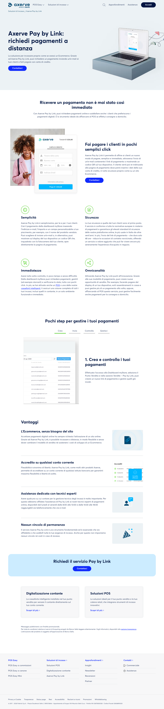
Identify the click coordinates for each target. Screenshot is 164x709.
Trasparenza (28, 699)
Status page (41, 699)
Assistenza (132, 5)
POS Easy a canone (17, 671)
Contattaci (17, 68)
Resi (50, 699)
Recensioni (90, 676)
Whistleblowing (100, 699)
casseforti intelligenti (30, 288)
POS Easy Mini (15, 676)
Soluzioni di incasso (56, 660)
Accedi (148, 5)
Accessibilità (59, 699)
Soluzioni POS (53, 666)
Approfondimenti (117, 5)
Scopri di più (32, 610)
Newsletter (90, 671)
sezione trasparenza (128, 629)
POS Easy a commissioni (19, 666)
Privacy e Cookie (14, 699)
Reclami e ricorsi (74, 699)
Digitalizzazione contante (58, 671)
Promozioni (87, 699)
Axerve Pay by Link (55, 676)
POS (58, 285)
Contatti (127, 660)
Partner (88, 681)
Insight (88, 666)
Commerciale (133, 666)
